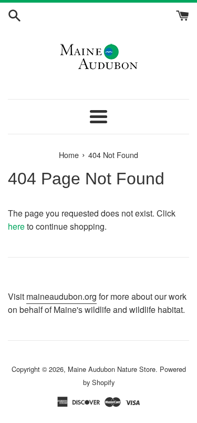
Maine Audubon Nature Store (111, 369)
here (16, 226)
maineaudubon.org (61, 296)
